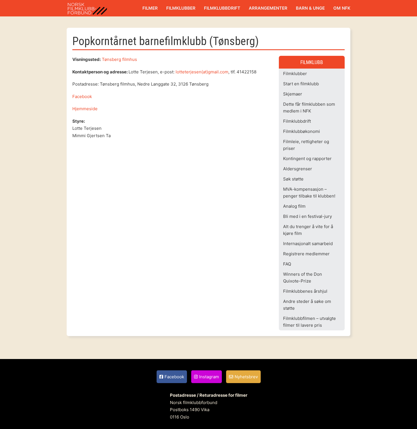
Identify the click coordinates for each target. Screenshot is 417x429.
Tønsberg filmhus (119, 59)
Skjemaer (292, 94)
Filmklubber (180, 8)
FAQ (287, 264)
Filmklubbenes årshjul (305, 291)
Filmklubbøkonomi (301, 131)
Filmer (150, 8)
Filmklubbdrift (222, 8)
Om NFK (341, 8)
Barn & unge (310, 8)
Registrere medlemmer (306, 253)
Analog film (294, 206)
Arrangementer (268, 8)
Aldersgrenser (297, 168)
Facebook (82, 96)
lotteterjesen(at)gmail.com (202, 72)
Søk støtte (293, 179)
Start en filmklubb (301, 83)
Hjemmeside (85, 108)
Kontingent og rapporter (307, 158)
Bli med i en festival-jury (307, 216)
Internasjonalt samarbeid (308, 243)
